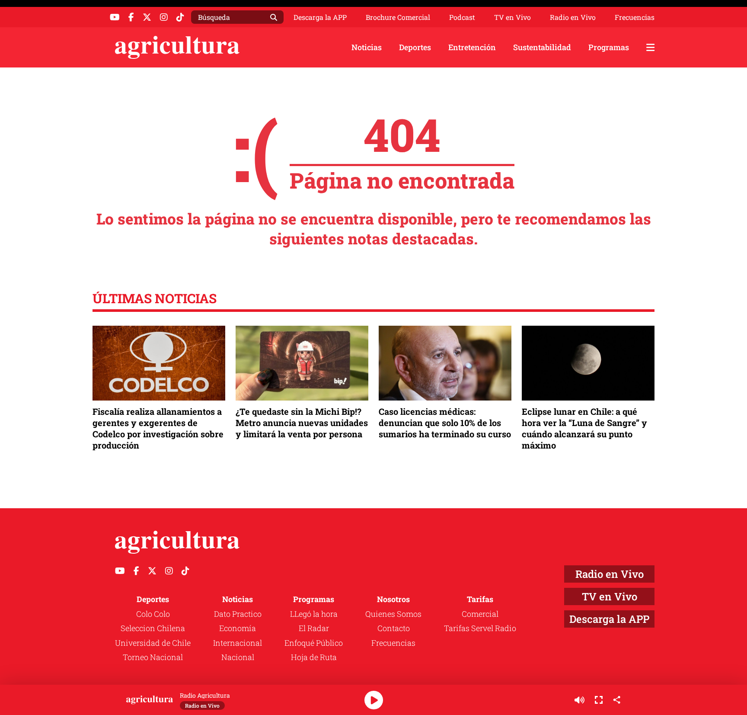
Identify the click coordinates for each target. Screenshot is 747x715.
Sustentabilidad (542, 47)
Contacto (393, 628)
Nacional (237, 657)
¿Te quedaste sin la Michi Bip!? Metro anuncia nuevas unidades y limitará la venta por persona (302, 422)
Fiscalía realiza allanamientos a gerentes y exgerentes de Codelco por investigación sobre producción (158, 428)
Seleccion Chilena (153, 628)
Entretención (472, 47)
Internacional (237, 643)
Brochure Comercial (398, 17)
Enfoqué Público (313, 643)
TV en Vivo (512, 17)
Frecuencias (634, 17)
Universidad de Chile (153, 643)
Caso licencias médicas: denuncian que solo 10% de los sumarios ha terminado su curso (445, 422)
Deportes (415, 47)
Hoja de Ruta (314, 657)
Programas (608, 47)
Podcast (462, 17)
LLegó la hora (314, 614)
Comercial (480, 614)
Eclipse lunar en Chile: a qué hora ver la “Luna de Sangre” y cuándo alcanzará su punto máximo (584, 428)
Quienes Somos (393, 614)
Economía (237, 628)
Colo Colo (153, 614)
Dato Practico (238, 614)
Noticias (366, 47)
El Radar (314, 628)
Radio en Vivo (573, 17)
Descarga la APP (320, 17)
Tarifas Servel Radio (480, 628)
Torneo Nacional (153, 657)
